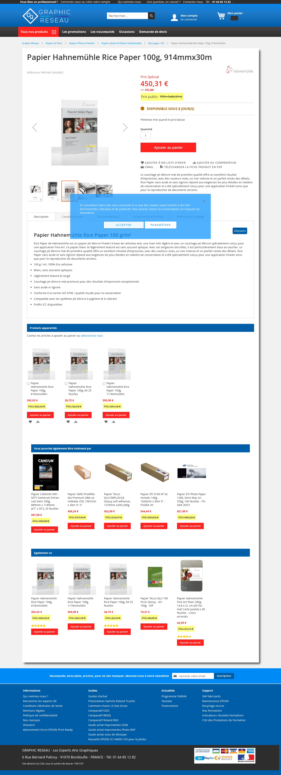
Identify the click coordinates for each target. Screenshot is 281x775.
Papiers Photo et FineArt (82, 43)
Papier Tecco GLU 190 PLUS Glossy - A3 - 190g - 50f (154, 601)
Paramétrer (160, 225)
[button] (34, 127)
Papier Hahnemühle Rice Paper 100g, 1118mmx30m (80, 601)
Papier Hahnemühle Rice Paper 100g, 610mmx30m (42, 388)
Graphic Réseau (30, 43)
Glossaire (240, 231)
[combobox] (128, 15)
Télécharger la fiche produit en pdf (193, 167)
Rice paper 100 (156, 43)
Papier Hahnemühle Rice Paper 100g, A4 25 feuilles (118, 601)
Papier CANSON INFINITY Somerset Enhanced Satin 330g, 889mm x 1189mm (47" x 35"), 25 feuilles (45, 501)
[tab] (41, 216)
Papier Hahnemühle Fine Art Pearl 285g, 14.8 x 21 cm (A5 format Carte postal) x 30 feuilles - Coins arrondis (191, 607)
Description (41, 216)
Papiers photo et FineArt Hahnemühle (122, 43)
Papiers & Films (54, 43)
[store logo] (47, 16)
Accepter (124, 225)
